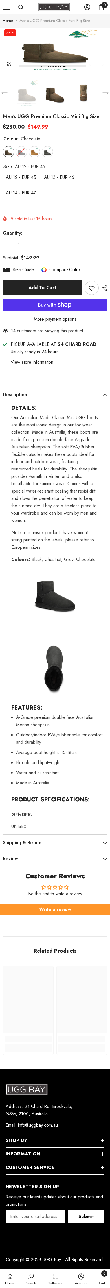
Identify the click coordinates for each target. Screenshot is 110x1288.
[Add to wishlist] (92, 288)
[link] (28, 1039)
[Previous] (91, 65)
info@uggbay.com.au (38, 1125)
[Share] (103, 288)
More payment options (55, 319)
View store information (32, 362)
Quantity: (12, 233)
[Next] (102, 65)
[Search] (21, 7)
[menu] (6, 7)
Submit (86, 1216)
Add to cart (42, 287)
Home (8, 20)
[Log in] (87, 7)
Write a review (55, 909)
